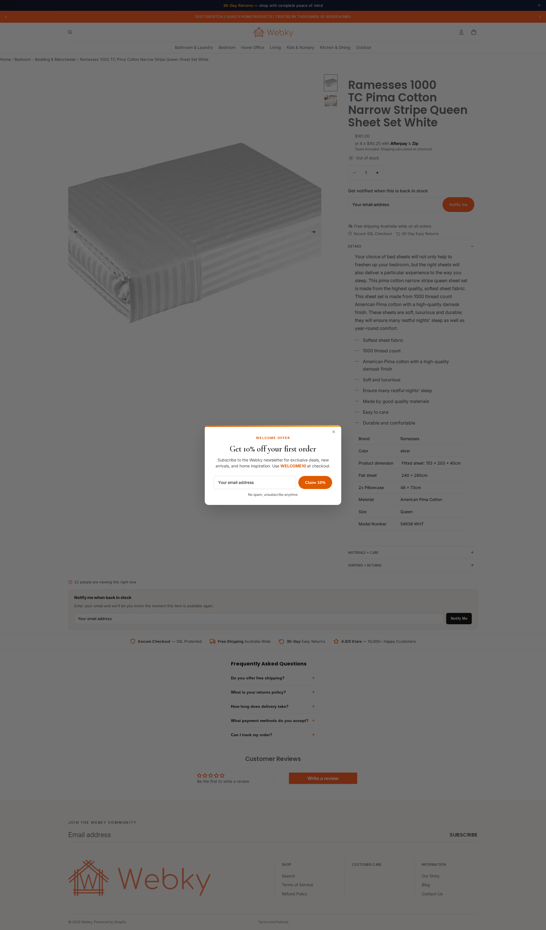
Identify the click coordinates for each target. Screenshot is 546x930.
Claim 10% (315, 482)
